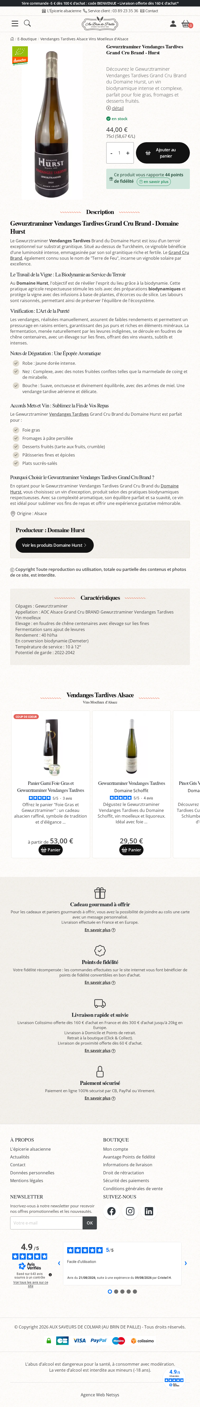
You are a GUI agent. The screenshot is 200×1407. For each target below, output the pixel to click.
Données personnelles (32, 1173)
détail (118, 108)
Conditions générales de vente (133, 1188)
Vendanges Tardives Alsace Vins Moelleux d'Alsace (84, 38)
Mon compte (115, 1149)
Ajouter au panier (166, 153)
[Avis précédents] (59, 1263)
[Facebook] (111, 1211)
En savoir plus (97, 929)
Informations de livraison (127, 1165)
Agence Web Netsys (100, 1395)
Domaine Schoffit (131, 790)
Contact (151, 10)
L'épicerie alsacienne (30, 1149)
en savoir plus (156, 181)
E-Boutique (27, 38)
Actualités (19, 1157)
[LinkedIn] (149, 1211)
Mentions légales (26, 1180)
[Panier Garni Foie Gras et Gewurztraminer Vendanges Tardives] (51, 745)
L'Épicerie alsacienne (64, 10)
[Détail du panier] (186, 23)
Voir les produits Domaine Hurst (52, 545)
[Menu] (15, 23)
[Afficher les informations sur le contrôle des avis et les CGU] (50, 1275)
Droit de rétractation (123, 1173)
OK (90, 1223)
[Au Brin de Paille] (12, 38)
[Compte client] (173, 23)
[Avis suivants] (185, 1263)
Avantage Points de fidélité (129, 1157)
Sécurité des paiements (126, 1180)
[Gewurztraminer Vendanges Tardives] (132, 745)
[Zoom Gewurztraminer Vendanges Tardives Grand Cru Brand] (52, 122)
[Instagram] (130, 1211)
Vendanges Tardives (69, 414)
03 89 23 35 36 (113, 10)
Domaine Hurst (65, 529)
